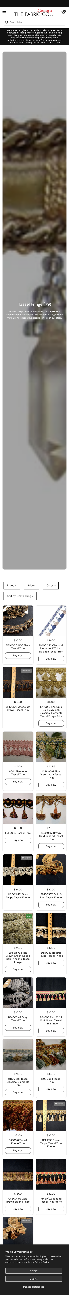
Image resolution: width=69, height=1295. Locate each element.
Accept (34, 1270)
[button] (63, 12)
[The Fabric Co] (34, 12)
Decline (34, 1278)
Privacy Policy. (42, 1262)
